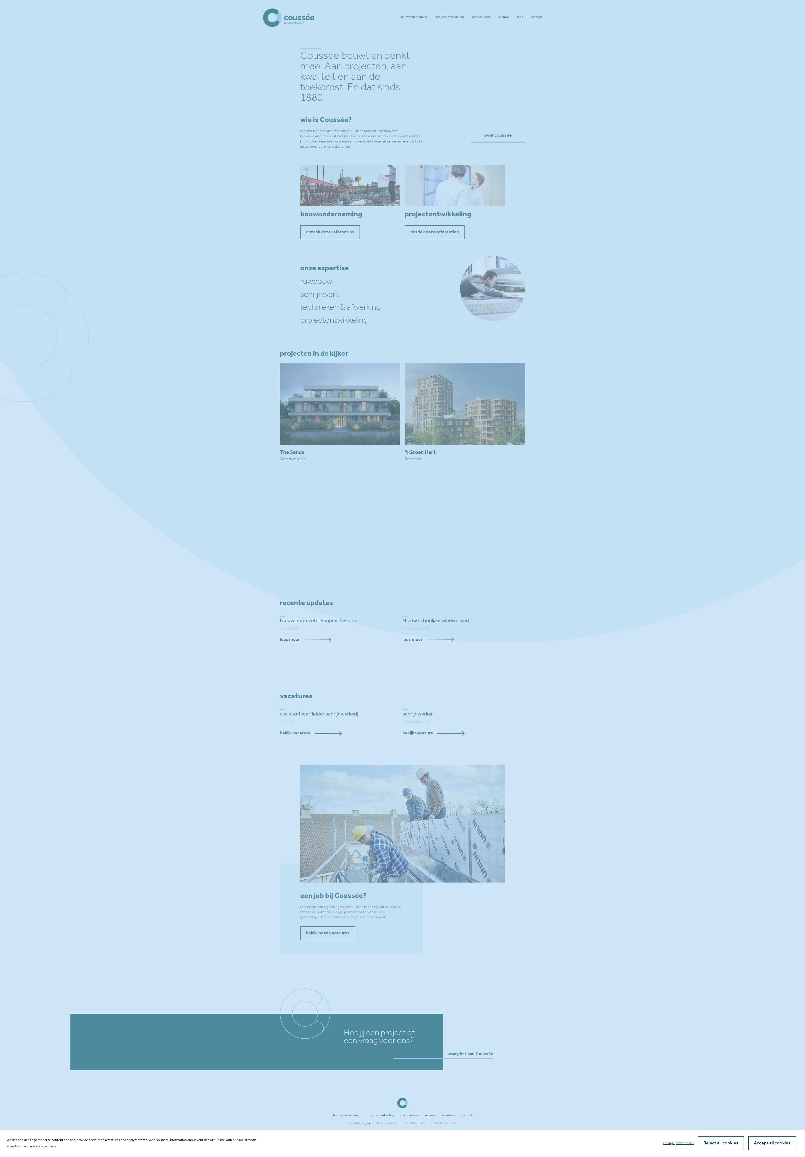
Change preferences (678, 1143)
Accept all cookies (772, 1143)
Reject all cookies (721, 1143)
